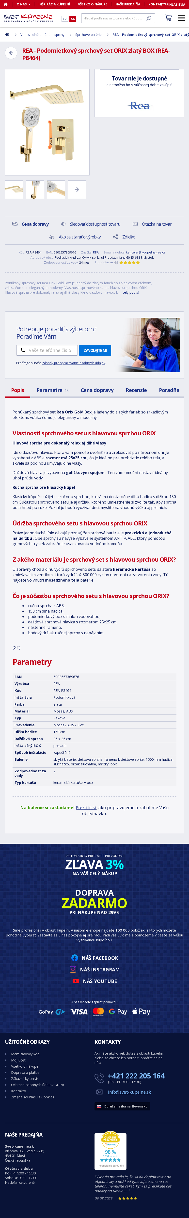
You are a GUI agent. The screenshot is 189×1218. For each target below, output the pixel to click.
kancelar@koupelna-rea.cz (145, 252)
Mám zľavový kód (25, 1054)
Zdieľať (128, 237)
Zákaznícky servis (25, 1078)
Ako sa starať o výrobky (80, 237)
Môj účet (18, 1060)
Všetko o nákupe (92, 4)
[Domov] (8, 4)
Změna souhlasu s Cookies (32, 1097)
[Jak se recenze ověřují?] (116, 263)
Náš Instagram (100, 969)
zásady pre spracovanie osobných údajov (73, 363)
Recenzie (136, 390)
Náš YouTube (100, 981)
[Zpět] (11, 53)
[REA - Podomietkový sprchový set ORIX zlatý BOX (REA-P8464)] (47, 122)
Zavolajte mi (95, 350)
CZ (65, 18)
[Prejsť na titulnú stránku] (28, 18)
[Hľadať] (148, 18)
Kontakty (18, 1091)
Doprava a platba (25, 1072)
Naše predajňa (127, 4)
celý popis (130, 292)
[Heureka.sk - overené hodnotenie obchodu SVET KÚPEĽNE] (110, 1168)
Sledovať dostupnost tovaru (95, 224)
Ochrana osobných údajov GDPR (37, 1084)
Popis (17, 390)
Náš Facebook (100, 958)
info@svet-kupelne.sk (129, 1092)
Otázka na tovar (157, 224)
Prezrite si (86, 807)
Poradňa (169, 390)
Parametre (52, 390)
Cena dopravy (97, 390)
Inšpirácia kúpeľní (54, 4)
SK (73, 18)
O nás (22, 4)
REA (96, 252)
